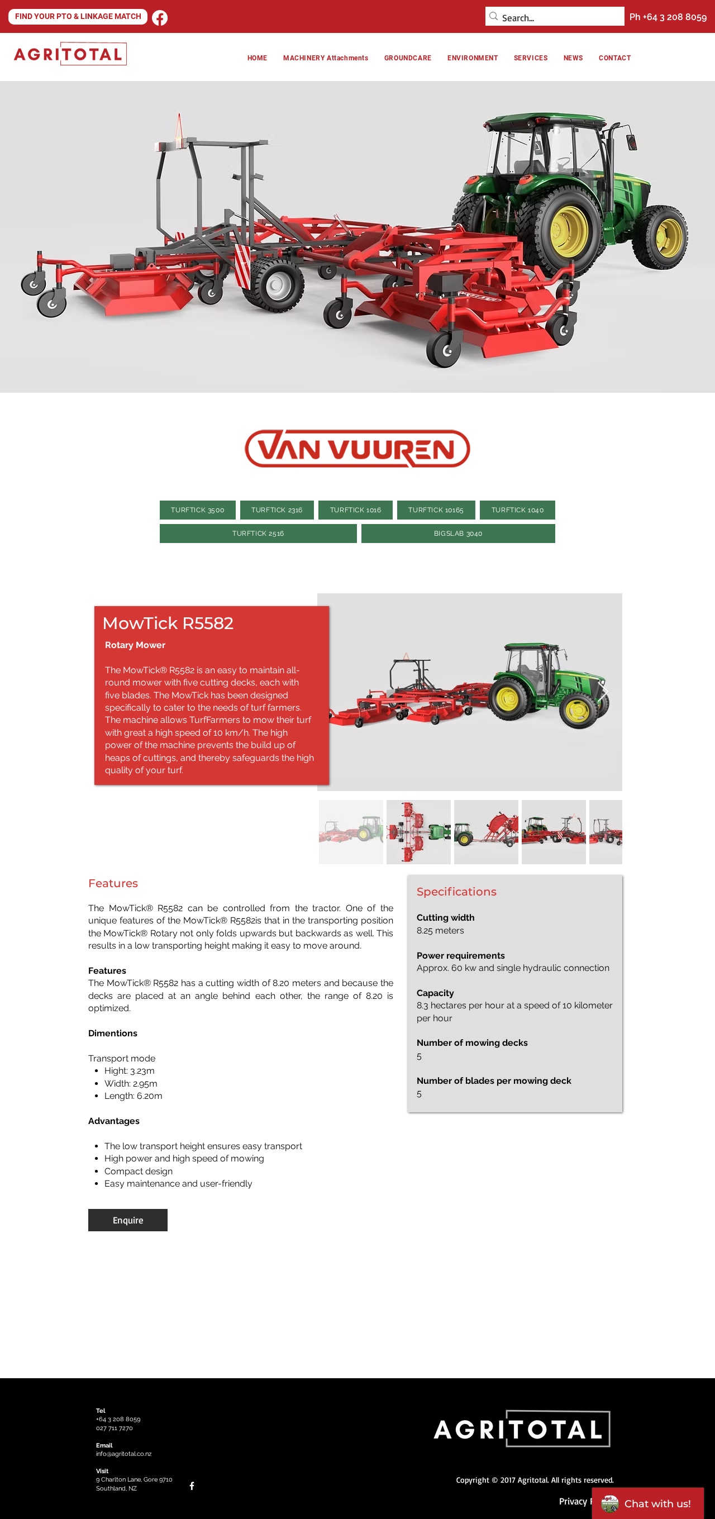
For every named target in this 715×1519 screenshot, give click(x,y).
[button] (473, 58)
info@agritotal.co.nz (123, 1454)
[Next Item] (603, 692)
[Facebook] (160, 18)
